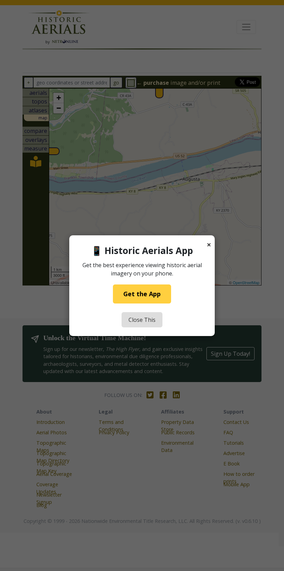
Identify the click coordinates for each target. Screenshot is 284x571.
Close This (142, 320)
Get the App (142, 294)
